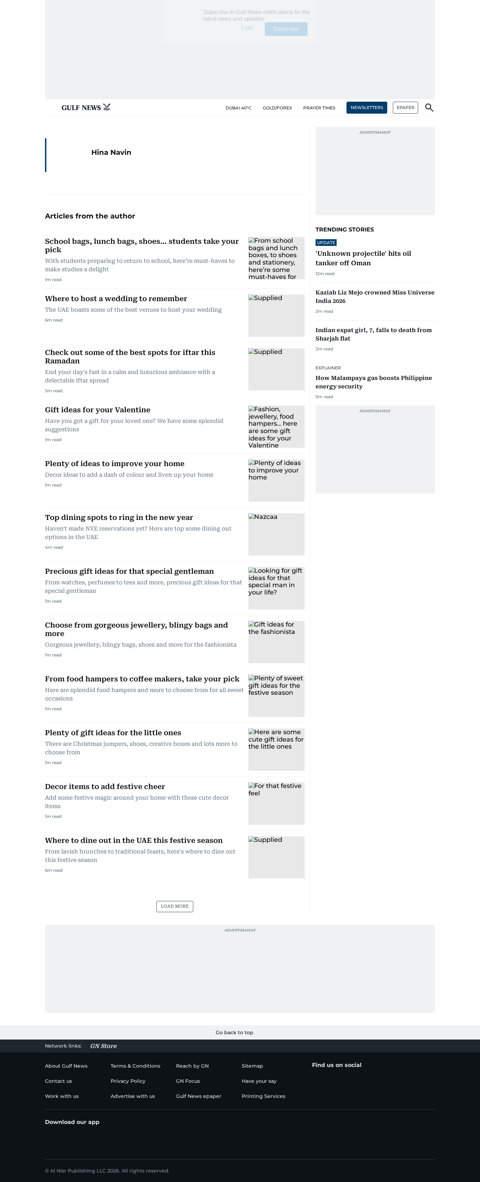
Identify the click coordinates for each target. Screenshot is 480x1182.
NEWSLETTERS (367, 107)
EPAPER (406, 107)
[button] (50, 107)
